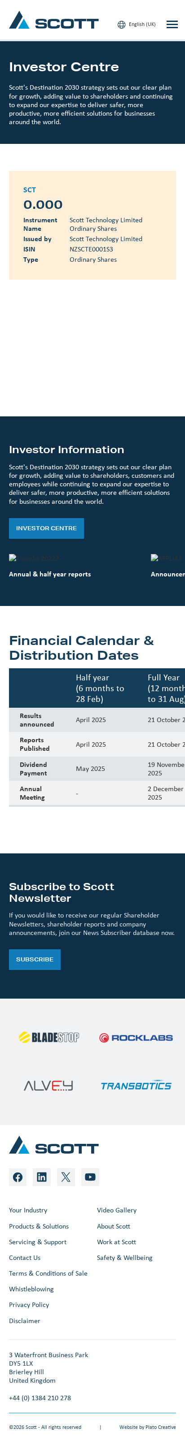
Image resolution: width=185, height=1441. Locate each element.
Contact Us (24, 1257)
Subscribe (34, 959)
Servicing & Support (37, 1242)
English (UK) (142, 24)
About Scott (113, 1226)
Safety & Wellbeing (125, 1257)
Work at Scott (116, 1242)
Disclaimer (24, 1320)
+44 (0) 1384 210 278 (40, 1397)
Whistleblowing (31, 1289)
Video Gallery (117, 1210)
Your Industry (28, 1210)
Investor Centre (46, 528)
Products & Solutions (39, 1226)
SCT (89, 341)
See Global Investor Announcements (84, 377)
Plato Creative (160, 1427)
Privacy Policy (29, 1304)
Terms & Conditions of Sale (48, 1273)
